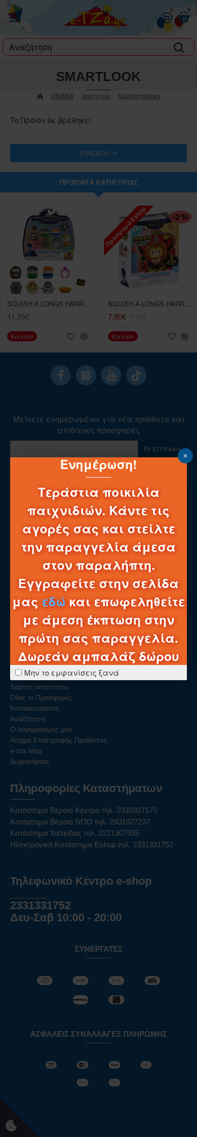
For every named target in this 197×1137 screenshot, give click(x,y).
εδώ (54, 601)
